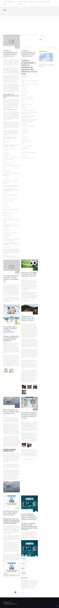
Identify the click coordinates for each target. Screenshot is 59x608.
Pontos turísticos (30, 1)
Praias (37, 1)
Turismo (9, 406)
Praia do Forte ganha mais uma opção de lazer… (28, 318)
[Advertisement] (29, 23)
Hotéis (44, 1)
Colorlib (7, 604)
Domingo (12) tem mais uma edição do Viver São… (10, 513)
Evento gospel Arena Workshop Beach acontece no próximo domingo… (29, 516)
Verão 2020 (9, 507)
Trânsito (20, 1)
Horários (48, 1)
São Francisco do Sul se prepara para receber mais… (11, 411)
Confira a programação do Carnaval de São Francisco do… (10, 53)
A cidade (24, 1)
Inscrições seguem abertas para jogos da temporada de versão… (29, 415)
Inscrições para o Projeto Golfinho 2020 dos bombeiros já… (10, 329)
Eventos (40, 1)
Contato (20, 4)
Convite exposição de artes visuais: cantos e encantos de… (11, 278)
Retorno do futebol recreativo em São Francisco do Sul (29, 274)
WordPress (15, 604)
